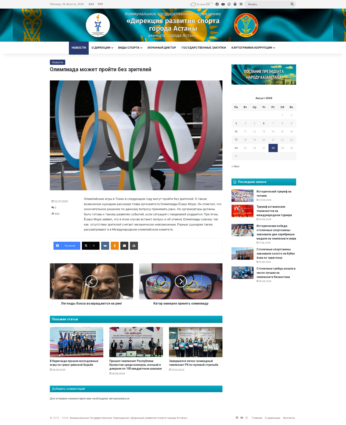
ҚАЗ (91, 4)
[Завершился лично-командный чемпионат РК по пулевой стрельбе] (195, 342)
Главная (257, 417)
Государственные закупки (204, 47)
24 (236, 147)
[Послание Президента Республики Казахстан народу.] (263, 83)
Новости (79, 47)
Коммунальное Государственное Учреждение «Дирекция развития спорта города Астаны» (129, 417)
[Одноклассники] (115, 246)
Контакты (289, 417)
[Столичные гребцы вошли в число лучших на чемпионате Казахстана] (242, 273)
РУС (100, 4)
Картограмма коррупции (251, 47)
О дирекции (101, 47)
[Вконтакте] (105, 246)
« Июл (235, 166)
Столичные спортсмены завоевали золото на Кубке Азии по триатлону (275, 253)
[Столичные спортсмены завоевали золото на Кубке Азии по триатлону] (242, 253)
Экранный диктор (161, 47)
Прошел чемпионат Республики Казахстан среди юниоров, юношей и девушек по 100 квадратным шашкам (135, 364)
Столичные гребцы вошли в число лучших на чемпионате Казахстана (276, 273)
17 (236, 139)
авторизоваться (119, 398)
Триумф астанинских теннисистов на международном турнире (274, 211)
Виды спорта (128, 47)
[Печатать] (134, 246)
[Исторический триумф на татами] (242, 195)
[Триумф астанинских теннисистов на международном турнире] (242, 211)
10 (236, 131)
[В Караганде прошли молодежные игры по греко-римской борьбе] (76, 342)
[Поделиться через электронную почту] (124, 246)
